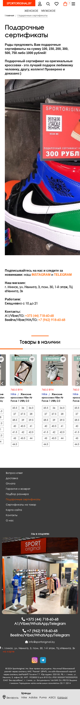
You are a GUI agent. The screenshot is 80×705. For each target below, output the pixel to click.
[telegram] (43, 660)
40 (14, 426)
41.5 (14, 432)
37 (14, 414)
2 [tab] (23, 383)
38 (31, 414)
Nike (13, 394)
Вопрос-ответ (14, 473)
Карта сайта (14, 510)
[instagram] (35, 660)
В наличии (21, 358)
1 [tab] (21, 383)
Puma (43, 697)
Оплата (10, 483)
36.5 (31, 408)
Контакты (11, 515)
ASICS (52, 697)
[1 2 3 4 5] (23, 370)
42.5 (31, 432)
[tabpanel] (23, 370)
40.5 (23, 426)
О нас (10, 520)
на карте (8, 651)
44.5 (14, 444)
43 (14, 438)
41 (31, 426)
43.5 (23, 438)
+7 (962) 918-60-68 (51, 320)
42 (23, 432)
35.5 (14, 408)
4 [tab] (29, 383)
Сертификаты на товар (21, 504)
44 (31, 438)
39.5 (31, 420)
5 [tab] (32, 383)
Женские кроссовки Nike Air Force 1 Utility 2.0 (21, 397)
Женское (31, 11)
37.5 (23, 414)
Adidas (33, 697)
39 (23, 420)
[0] (65, 4)
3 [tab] (26, 383)
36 (23, 408)
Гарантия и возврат (18, 488)
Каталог (62, 697)
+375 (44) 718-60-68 (39, 315)
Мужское (48, 11)
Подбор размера (17, 494)
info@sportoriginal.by (42, 642)
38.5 (14, 420)
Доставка (12, 478)
